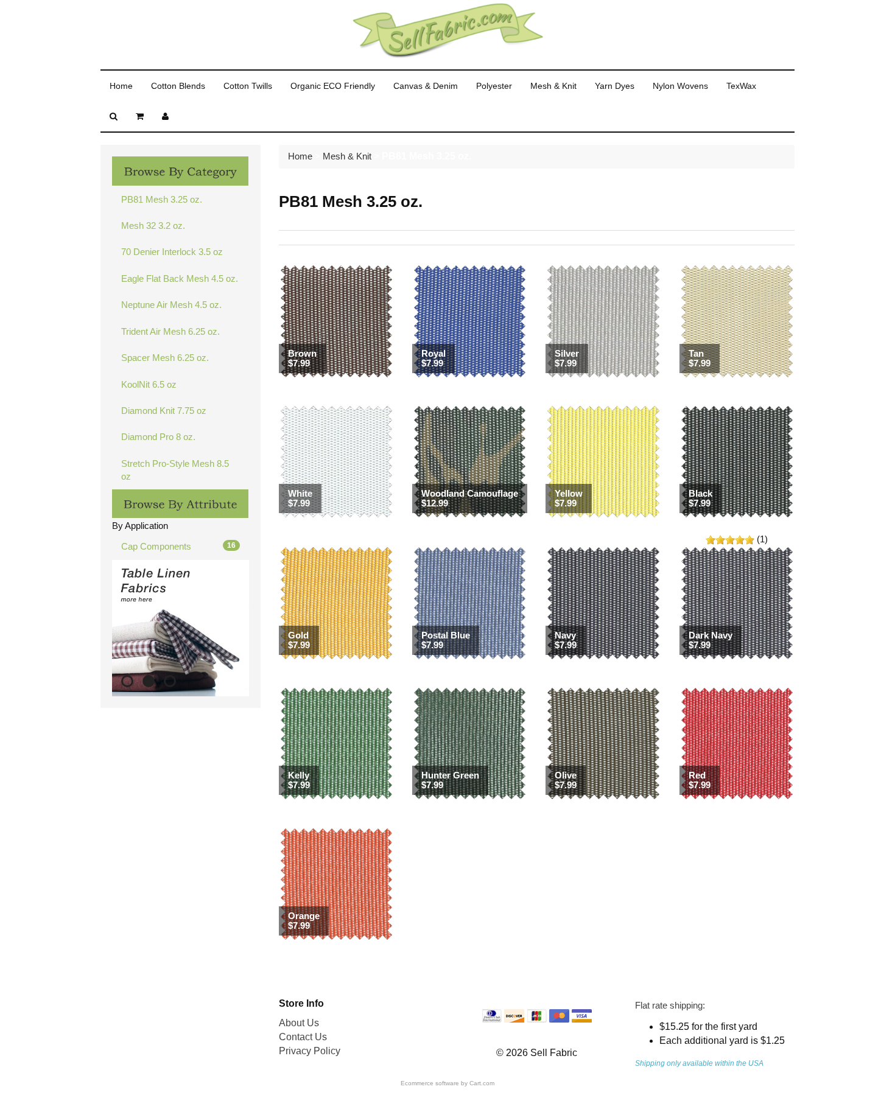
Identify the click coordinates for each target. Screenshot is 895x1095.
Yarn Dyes (614, 86)
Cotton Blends (178, 86)
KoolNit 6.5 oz (149, 384)
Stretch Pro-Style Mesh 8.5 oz (175, 469)
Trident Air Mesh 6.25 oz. (170, 331)
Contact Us (303, 1037)
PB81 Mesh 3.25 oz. (161, 199)
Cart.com (481, 1083)
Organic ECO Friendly (332, 86)
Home (121, 86)
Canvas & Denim (425, 86)
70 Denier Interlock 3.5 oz (172, 252)
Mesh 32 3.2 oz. (153, 225)
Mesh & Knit (553, 86)
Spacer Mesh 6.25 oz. (165, 357)
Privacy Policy (309, 1051)
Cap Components (178, 546)
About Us (299, 1023)
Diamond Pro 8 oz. (158, 437)
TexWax (741, 86)
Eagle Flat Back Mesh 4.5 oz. (179, 278)
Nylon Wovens (680, 86)
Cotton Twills (247, 86)
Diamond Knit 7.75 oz (163, 410)
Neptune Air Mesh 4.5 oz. (171, 304)
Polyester (494, 86)
